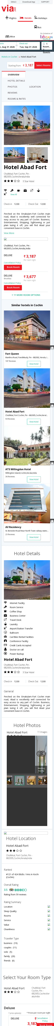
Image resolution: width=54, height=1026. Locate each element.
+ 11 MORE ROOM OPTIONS (26, 295)
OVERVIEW (13, 74)
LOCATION (35, 86)
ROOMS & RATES (17, 98)
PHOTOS (12, 86)
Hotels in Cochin (9, 56)
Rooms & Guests (46, 40)
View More (9, 233)
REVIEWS (12, 92)
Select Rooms (43, 65)
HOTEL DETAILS (16, 80)
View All (13, 194)
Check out (23, 43)
